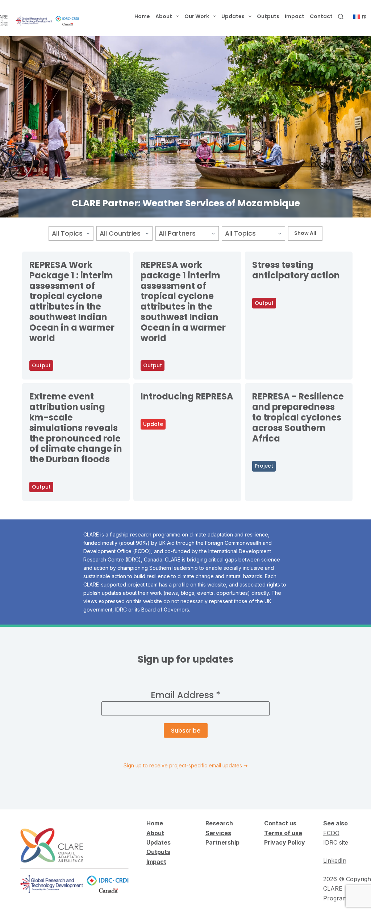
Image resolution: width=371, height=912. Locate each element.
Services (218, 833)
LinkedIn (334, 860)
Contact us (280, 823)
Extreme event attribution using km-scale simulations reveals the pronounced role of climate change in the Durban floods (75, 427)
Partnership (222, 842)
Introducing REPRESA (187, 396)
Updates (233, 16)
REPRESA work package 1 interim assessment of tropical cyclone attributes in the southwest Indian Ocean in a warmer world (183, 301)
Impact (294, 16)
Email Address (185, 695)
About (163, 16)
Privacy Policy (284, 842)
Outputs (268, 16)
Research (219, 823)
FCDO (331, 833)
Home (142, 16)
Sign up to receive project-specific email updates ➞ (186, 765)
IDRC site (335, 842)
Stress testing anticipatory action (296, 270)
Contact (321, 16)
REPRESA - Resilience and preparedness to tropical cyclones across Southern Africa (298, 417)
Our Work (196, 16)
